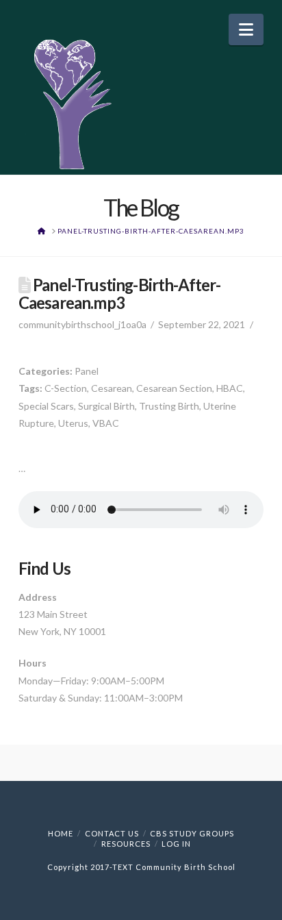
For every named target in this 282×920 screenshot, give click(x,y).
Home (60, 833)
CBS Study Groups (192, 833)
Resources (126, 843)
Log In (176, 843)
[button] (246, 29)
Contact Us (112, 833)
